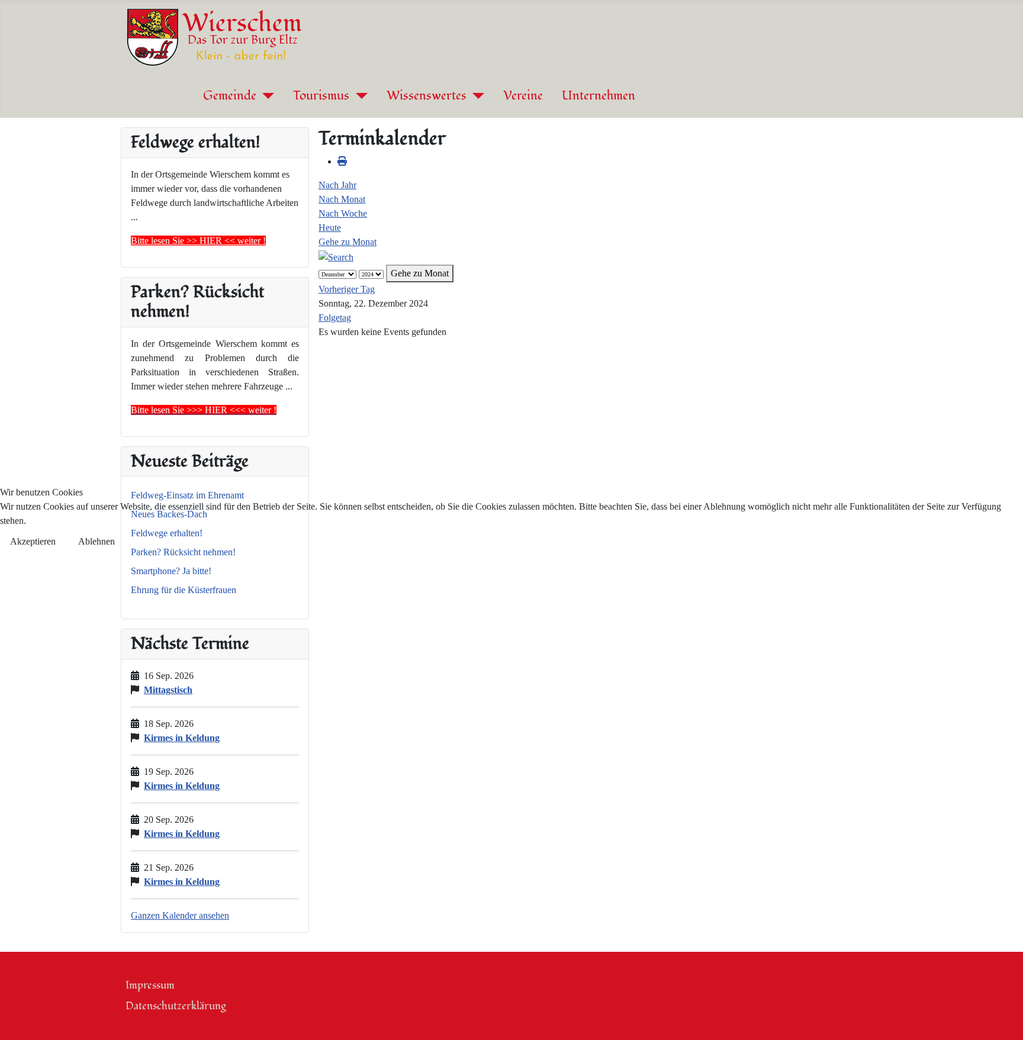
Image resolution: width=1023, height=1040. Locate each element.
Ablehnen (96, 541)
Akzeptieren (33, 541)
